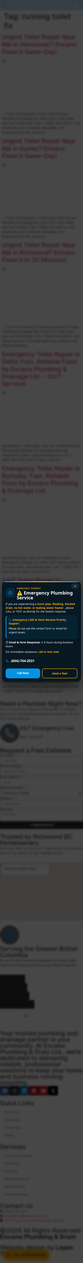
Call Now (23, 673)
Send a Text (59, 673)
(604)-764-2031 (23, 661)
